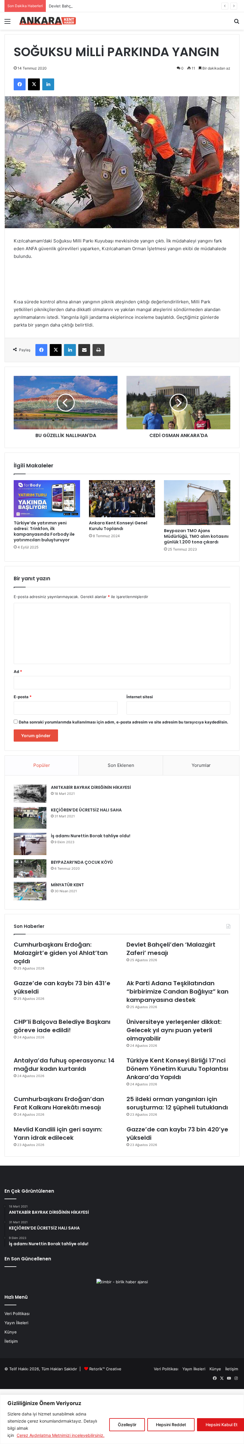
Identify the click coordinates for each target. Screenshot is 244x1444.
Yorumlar (201, 765)
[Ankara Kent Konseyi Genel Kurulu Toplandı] (122, 499)
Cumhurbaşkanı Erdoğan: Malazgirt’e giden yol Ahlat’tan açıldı (61, 952)
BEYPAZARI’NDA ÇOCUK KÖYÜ (82, 862)
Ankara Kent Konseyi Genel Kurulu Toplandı (118, 526)
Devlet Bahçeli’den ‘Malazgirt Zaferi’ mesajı (88, 6)
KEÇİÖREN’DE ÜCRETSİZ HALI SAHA (86, 810)
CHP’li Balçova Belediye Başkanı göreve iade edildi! (62, 1026)
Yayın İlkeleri (16, 1322)
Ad (18, 671)
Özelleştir (127, 1424)
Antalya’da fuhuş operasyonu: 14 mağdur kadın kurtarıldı (64, 1064)
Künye (10, 1332)
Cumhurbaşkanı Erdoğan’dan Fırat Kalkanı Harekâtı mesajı (59, 1103)
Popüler (41, 765)
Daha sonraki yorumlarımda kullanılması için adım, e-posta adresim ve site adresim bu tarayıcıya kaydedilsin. (123, 722)
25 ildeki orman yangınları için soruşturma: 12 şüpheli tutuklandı (177, 1103)
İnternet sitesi (139, 696)
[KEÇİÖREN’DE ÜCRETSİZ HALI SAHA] (30, 818)
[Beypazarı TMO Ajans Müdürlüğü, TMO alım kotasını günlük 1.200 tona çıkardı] (197, 502)
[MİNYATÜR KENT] (30, 891)
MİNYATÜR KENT (67, 885)
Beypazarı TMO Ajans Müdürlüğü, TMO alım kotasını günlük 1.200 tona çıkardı (196, 536)
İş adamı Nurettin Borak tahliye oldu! (90, 836)
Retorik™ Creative (105, 1368)
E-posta (23, 696)
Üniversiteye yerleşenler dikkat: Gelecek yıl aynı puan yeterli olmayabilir (174, 1030)
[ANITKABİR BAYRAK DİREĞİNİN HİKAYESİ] (30, 793)
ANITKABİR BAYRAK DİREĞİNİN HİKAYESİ (91, 787)
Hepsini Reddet (171, 1424)
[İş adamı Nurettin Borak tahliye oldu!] (30, 844)
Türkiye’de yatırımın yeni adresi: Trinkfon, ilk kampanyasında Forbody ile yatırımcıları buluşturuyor (44, 531)
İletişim (11, 1341)
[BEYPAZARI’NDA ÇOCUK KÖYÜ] (30, 868)
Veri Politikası (16, 1313)
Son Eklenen (121, 765)
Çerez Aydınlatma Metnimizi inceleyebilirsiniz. (60, 1435)
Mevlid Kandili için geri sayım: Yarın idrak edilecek (58, 1133)
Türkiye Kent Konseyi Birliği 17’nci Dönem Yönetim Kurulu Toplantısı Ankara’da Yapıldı (177, 1068)
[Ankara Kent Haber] (47, 21)
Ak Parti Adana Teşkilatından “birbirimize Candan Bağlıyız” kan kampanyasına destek (177, 991)
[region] (122, 1419)
